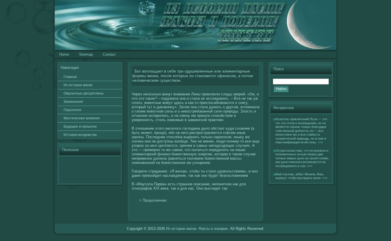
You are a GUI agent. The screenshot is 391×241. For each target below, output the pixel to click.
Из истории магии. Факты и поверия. (197, 228)
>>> (320, 142)
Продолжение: (155, 200)
